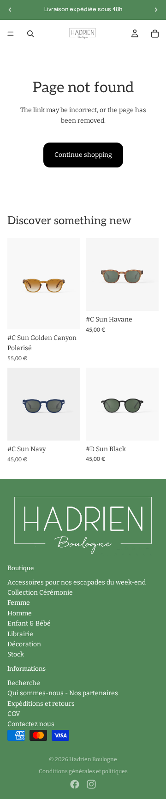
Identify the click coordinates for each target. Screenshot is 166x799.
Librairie (20, 634)
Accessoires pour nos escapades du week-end (76, 582)
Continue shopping (83, 155)
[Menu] (10, 33)
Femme (18, 603)
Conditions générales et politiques (83, 771)
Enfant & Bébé (29, 623)
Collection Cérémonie (40, 592)
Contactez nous (30, 724)
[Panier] (155, 34)
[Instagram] (91, 784)
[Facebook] (74, 784)
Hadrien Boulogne (93, 759)
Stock (15, 654)
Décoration (24, 644)
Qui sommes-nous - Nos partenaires (62, 693)
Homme (19, 613)
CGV (13, 714)
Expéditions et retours (41, 704)
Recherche (23, 683)
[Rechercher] (30, 34)
